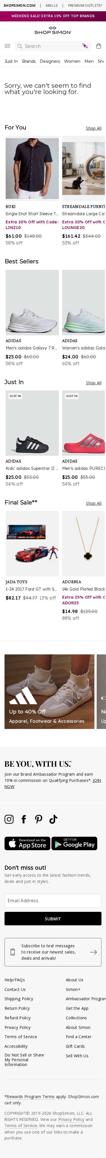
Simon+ (73, 989)
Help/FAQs (15, 979)
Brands (29, 61)
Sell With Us (77, 1055)
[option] (34, 191)
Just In (11, 61)
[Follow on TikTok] (53, 822)
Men (89, 61)
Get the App (77, 1008)
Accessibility (16, 1046)
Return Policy (17, 1008)
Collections (76, 1017)
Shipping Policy (19, 998)
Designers (50, 61)
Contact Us (15, 989)
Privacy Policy (18, 1027)
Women (72, 61)
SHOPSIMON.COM (19, 5)
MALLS (52, 5)
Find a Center (78, 1036)
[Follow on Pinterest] (39, 822)
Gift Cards (75, 1046)
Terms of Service (21, 1036)
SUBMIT (53, 918)
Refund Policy (18, 1017)
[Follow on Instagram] (10, 822)
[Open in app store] (28, 848)
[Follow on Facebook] (24, 822)
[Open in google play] (74, 848)
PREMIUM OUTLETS (85, 5)
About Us (75, 979)
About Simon (78, 1027)
